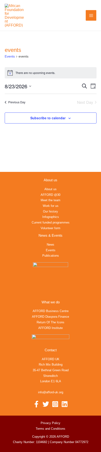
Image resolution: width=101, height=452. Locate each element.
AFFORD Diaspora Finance (50, 316)
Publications (50, 255)
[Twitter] (46, 404)
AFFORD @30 (50, 195)
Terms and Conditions (50, 428)
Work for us (50, 206)
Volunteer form (50, 228)
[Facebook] (36, 404)
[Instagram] (55, 404)
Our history (50, 211)
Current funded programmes (51, 222)
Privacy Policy (50, 423)
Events (10, 56)
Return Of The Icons (50, 322)
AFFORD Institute (50, 328)
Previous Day (16, 102)
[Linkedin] (64, 404)
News (50, 244)
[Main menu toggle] (91, 15)
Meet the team (50, 200)
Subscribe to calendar (48, 118)
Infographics (50, 217)
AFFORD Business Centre (51, 311)
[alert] (51, 72)
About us (50, 189)
